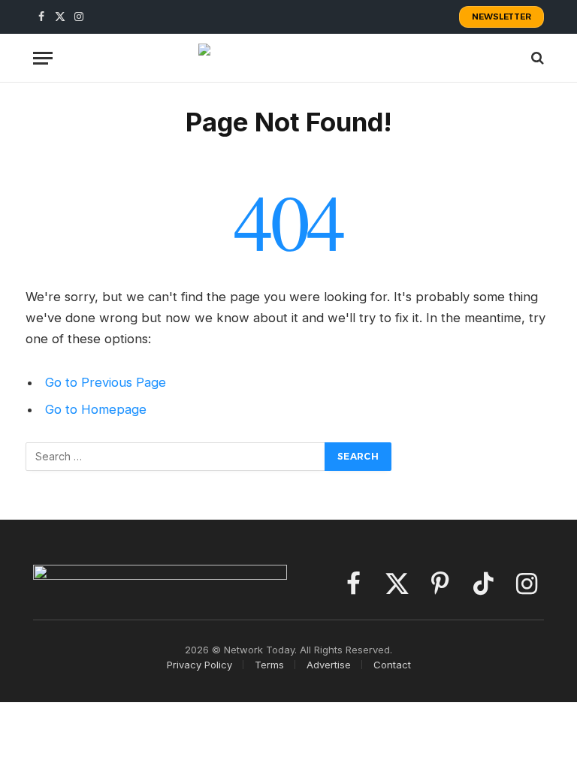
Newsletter (501, 16)
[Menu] (43, 58)
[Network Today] (288, 58)
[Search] (536, 58)
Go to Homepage (96, 409)
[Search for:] (176, 456)
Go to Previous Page (105, 382)
